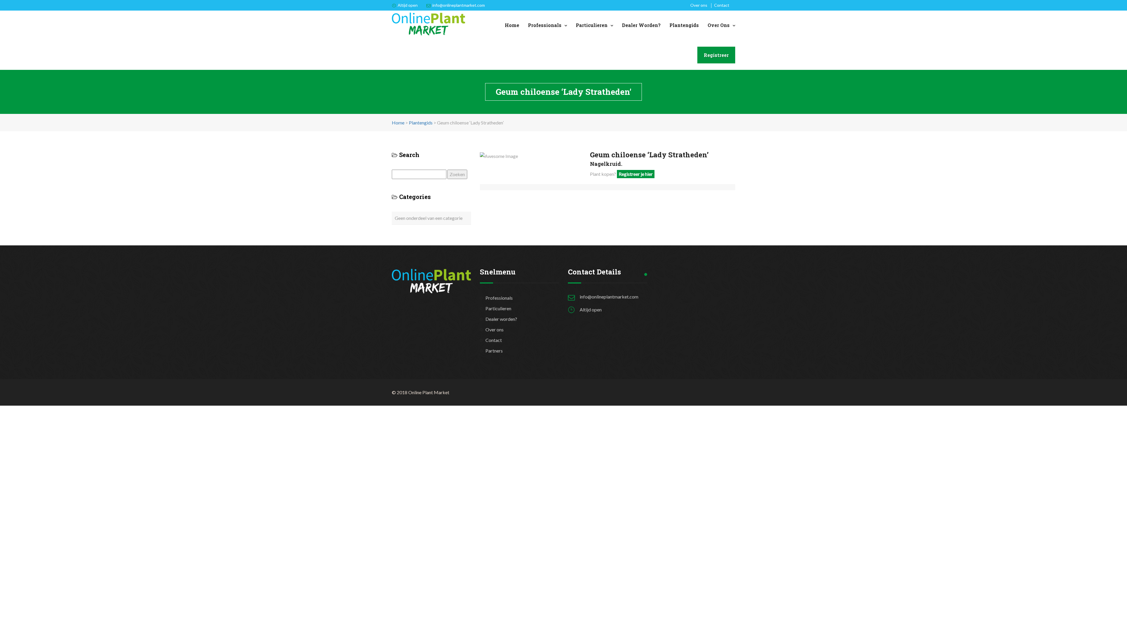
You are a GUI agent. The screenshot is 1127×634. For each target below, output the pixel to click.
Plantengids (684, 25)
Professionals (544, 25)
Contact (721, 5)
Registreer (716, 55)
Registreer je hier (636, 174)
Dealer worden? (641, 25)
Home (512, 25)
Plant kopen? (621, 174)
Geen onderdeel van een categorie (429, 218)
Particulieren (592, 25)
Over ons (698, 5)
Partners (494, 350)
